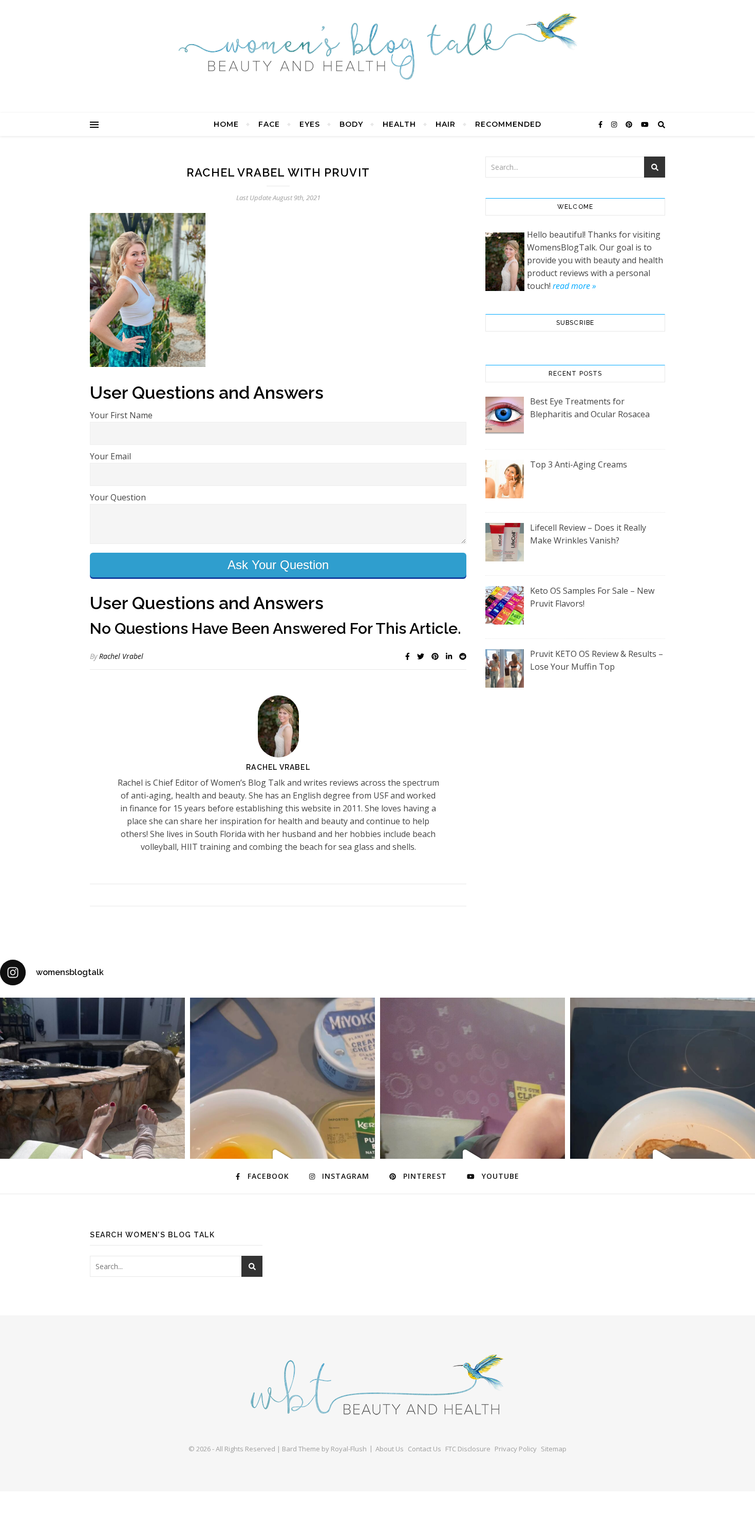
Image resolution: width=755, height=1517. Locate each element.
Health (399, 124)
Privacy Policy (516, 1448)
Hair (446, 124)
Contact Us (424, 1448)
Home (226, 124)
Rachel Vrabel (121, 656)
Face (269, 124)
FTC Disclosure (467, 1448)
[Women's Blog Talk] (377, 46)
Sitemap (554, 1448)
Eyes (309, 124)
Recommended (508, 124)
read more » (574, 285)
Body (351, 124)
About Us (389, 1448)
